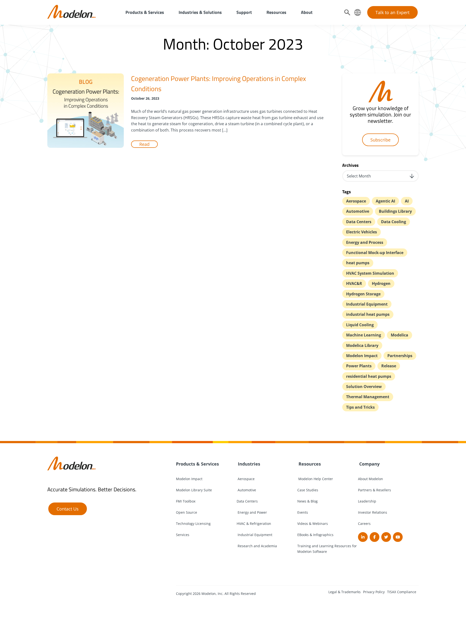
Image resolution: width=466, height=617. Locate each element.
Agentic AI (385, 201)
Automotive (357, 211)
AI (407, 201)
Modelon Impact (362, 355)
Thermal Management (367, 396)
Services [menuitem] (182, 534)
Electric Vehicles (361, 232)
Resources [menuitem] (276, 12)
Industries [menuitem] (248, 464)
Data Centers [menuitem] (247, 501)
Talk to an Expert (392, 12)
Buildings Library (395, 211)
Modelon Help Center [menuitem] (315, 478)
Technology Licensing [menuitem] (193, 523)
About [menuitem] (307, 12)
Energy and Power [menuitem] (252, 512)
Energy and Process (364, 242)
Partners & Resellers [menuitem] (374, 490)
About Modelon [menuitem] (370, 478)
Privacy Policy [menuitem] (374, 592)
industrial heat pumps (368, 314)
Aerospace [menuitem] (246, 478)
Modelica (399, 335)
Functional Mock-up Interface (374, 252)
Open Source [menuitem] (186, 512)
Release (388, 366)
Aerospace (356, 201)
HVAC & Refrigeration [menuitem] (254, 523)
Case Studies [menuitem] (307, 490)
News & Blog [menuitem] (307, 501)
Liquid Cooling (360, 324)
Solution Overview (364, 386)
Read (144, 144)
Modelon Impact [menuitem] (189, 478)
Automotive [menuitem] (246, 490)
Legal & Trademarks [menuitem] (344, 592)
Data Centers (358, 221)
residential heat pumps (368, 376)
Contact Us (68, 509)
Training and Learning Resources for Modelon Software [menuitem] (327, 549)
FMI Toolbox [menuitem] (185, 501)
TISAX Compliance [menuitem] (401, 592)
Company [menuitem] (369, 464)
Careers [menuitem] (364, 523)
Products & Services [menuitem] (144, 12)
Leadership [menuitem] (367, 501)
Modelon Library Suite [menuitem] (194, 490)
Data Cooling (393, 221)
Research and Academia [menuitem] (257, 546)
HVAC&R (354, 283)
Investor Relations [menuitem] (372, 512)
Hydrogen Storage (363, 294)
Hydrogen (381, 283)
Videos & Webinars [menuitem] (312, 523)
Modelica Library (362, 345)
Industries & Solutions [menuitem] (200, 12)
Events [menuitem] (302, 512)
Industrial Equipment (367, 304)
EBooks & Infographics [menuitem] (315, 534)
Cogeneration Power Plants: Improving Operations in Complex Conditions (218, 83)
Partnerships (399, 355)
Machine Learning (363, 335)
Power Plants (359, 366)
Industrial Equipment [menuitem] (254, 534)
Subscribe (380, 140)
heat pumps (357, 262)
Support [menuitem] (244, 12)
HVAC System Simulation (370, 273)
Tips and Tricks (360, 407)
